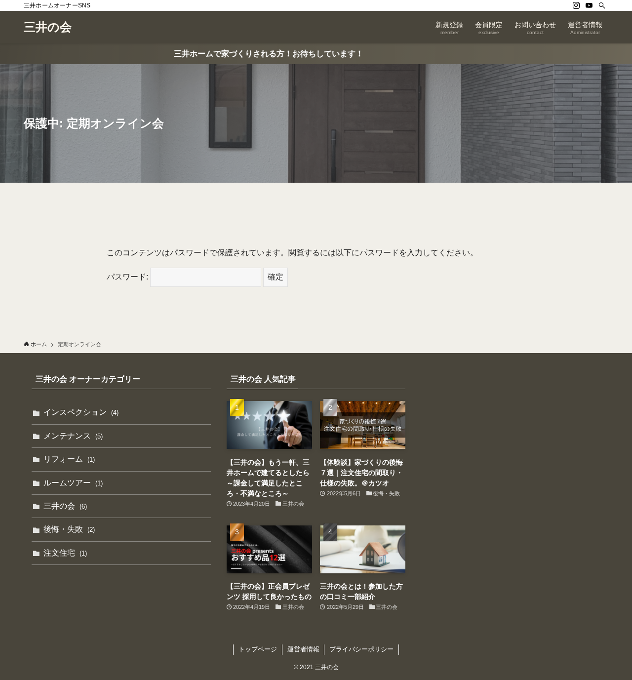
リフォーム (69, 459)
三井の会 (48, 27)
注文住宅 (65, 553)
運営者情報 (303, 649)
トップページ (257, 649)
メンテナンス (73, 436)
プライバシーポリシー (361, 649)
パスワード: (128, 277)
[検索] (601, 5)
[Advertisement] (510, 444)
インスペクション (80, 412)
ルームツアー (73, 483)
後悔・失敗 (69, 529)
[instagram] (576, 5)
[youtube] (589, 5)
